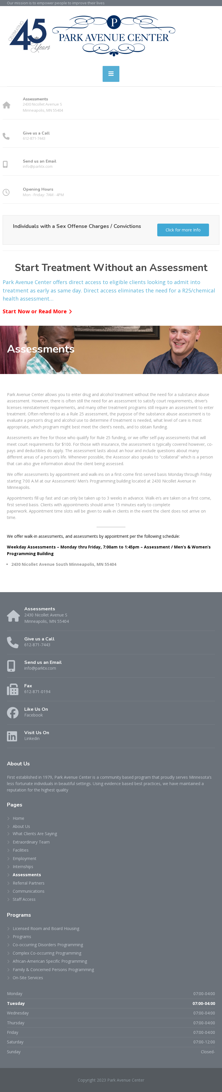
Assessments (27, 874)
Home (18, 818)
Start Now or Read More (35, 311)
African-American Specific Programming (50, 961)
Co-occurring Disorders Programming (48, 944)
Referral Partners (29, 883)
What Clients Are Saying (35, 833)
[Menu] (111, 74)
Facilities (21, 850)
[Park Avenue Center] (91, 33)
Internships (23, 866)
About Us (21, 826)
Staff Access (24, 899)
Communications (29, 891)
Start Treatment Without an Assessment (111, 268)
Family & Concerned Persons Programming (53, 969)
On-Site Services (28, 977)
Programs (22, 936)
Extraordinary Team (31, 842)
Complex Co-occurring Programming (47, 953)
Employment (24, 858)
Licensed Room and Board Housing (46, 928)
